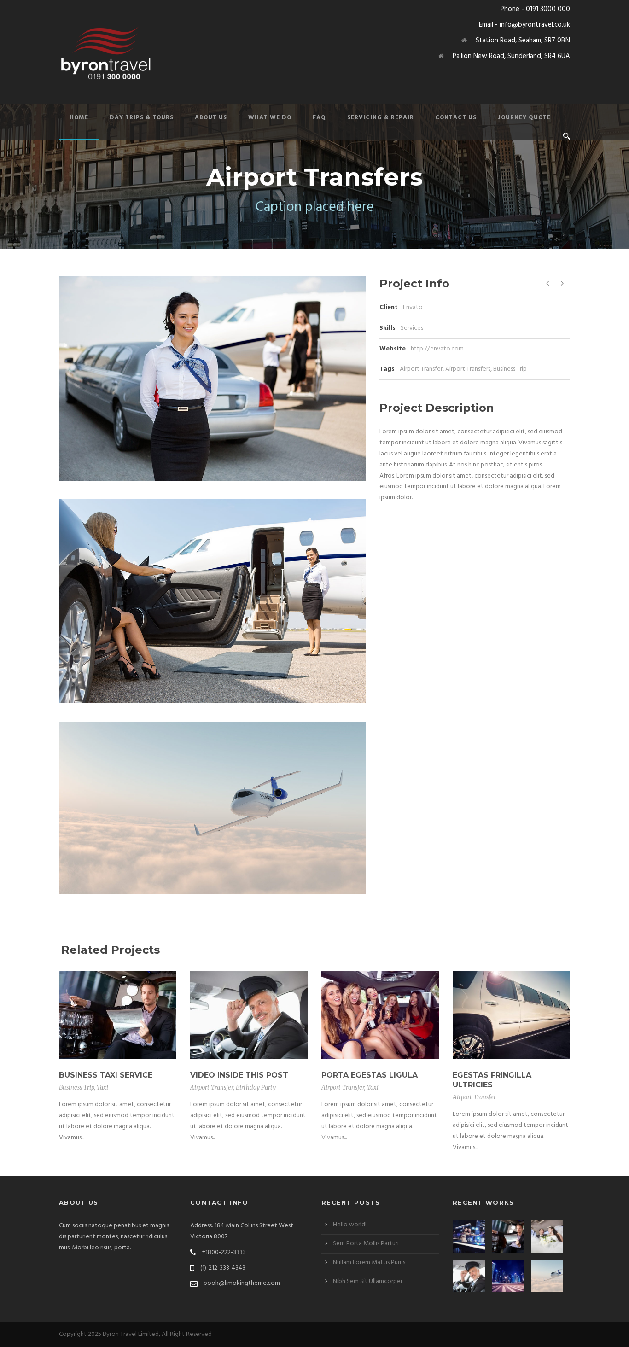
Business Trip (510, 369)
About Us (211, 117)
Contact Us (456, 117)
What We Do (269, 117)
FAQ (319, 117)
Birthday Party (256, 1087)
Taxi (102, 1087)
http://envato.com (437, 349)
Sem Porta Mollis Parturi (366, 1243)
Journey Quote (524, 117)
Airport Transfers (467, 369)
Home (79, 117)
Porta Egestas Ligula (369, 1075)
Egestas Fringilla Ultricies (492, 1080)
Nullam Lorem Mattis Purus (369, 1262)
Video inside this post (239, 1075)
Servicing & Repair (380, 117)
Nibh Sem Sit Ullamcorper (367, 1281)
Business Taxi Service (105, 1075)
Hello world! (350, 1224)
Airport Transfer (421, 369)
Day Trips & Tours (142, 117)
